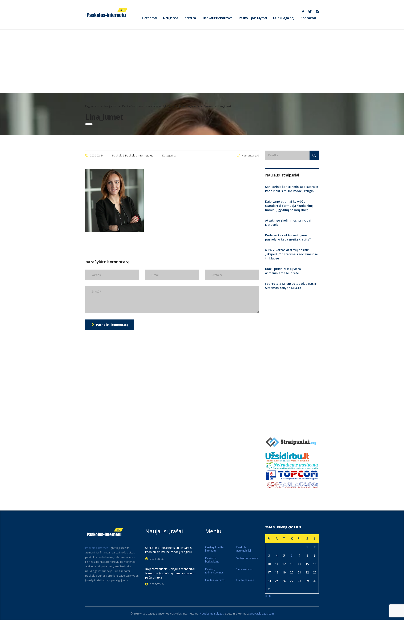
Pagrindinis (91, 106)
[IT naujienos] (292, 475)
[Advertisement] (202, 61)
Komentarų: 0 (250, 155)
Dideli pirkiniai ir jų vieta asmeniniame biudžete (283, 271)
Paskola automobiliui (243, 549)
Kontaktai (308, 18)
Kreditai (191, 18)
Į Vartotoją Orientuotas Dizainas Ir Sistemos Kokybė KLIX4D (290, 286)
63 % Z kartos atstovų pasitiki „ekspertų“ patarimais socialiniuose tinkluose (291, 254)
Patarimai (149, 18)
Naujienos (170, 18)
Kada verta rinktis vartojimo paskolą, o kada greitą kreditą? (288, 237)
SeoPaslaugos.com (261, 613)
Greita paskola (245, 580)
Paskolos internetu (97, 548)
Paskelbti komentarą (112, 325)
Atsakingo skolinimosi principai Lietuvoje (288, 222)
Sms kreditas (244, 569)
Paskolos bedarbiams (212, 560)
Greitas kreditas (215, 580)
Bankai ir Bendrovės (218, 18)
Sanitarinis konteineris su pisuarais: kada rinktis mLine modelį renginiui (291, 189)
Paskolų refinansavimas (214, 571)
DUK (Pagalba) (283, 18)
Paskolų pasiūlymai (253, 18)
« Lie (268, 596)
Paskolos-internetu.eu (184, 613)
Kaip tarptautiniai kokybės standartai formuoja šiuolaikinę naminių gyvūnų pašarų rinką (289, 205)
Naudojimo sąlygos (212, 613)
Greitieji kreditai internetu (214, 549)
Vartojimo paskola (247, 558)
